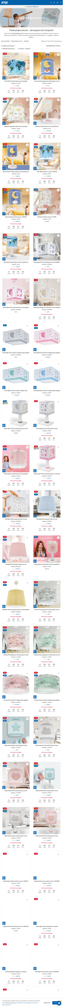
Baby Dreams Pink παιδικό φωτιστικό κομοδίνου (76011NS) (47, 836)
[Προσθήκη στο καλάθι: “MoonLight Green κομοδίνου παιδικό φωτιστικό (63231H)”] (35, 923)
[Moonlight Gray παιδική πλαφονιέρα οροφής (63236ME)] (16, 337)
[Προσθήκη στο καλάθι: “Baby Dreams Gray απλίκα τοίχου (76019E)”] (35, 878)
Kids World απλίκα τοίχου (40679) (47, 171)
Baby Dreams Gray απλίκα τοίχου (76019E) (47, 881)
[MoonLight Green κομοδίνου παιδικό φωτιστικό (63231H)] (47, 911)
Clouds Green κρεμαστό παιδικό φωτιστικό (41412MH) (47, 655)
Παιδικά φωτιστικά (16, 41)
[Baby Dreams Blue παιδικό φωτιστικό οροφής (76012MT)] (16, 730)
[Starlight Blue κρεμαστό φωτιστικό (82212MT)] (47, 504)
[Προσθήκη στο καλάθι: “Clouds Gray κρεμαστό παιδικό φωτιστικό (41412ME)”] (35, 606)
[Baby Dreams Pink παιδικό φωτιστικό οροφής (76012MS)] (16, 775)
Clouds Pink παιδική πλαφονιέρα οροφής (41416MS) (16, 701)
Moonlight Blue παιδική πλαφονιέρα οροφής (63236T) (47, 391)
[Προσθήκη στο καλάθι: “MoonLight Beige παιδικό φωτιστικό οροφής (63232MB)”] (35, 304)
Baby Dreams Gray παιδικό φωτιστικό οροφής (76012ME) (47, 746)
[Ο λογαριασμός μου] (54, 2)
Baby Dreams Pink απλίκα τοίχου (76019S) (15, 926)
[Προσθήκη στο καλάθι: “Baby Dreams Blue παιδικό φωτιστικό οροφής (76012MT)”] (3, 742)
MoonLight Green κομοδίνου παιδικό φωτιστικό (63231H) (47, 927)
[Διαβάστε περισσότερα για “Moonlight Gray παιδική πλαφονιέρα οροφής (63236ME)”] (3, 349)
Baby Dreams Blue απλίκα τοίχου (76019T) (15, 881)
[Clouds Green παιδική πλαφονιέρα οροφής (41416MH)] (47, 685)
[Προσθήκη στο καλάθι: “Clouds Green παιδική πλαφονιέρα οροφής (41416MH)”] (35, 696)
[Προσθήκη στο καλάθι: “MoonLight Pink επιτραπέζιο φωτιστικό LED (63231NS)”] (35, 470)
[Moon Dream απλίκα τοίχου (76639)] (16, 201)
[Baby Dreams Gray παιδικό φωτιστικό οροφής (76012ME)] (47, 730)
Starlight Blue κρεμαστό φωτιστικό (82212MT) (46, 520)
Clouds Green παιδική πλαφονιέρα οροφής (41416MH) (47, 701)
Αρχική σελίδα (5, 41)
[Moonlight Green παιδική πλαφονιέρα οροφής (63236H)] (16, 375)
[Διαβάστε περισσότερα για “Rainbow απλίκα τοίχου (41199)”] (35, 213)
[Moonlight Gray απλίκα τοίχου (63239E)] (47, 956)
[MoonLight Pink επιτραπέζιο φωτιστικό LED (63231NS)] (47, 458)
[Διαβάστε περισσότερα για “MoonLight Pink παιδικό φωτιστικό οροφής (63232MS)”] (3, 304)
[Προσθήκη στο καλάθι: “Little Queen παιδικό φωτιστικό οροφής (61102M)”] (3, 470)
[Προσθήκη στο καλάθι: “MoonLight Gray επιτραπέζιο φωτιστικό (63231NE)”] (3, 425)
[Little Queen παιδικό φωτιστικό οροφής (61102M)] (16, 458)
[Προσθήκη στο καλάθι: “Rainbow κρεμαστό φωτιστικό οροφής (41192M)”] (3, 123)
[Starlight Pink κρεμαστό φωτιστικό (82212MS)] (16, 549)
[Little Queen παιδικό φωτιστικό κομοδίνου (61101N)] (47, 549)
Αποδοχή (56, 1002)
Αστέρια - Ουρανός (25, 49)
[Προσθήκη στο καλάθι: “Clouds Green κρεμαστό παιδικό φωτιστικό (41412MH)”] (35, 651)
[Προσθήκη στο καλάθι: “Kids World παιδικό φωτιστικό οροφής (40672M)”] (3, 78)
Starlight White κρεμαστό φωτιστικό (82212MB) (16, 520)
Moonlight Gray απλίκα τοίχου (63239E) (47, 972)
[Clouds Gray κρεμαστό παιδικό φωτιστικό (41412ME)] (47, 594)
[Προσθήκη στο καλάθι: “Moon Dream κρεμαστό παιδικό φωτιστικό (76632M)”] (35, 78)
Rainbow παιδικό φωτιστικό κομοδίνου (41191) (47, 127)
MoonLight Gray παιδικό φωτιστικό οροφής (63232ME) (47, 263)
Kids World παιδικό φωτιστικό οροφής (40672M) (15, 82)
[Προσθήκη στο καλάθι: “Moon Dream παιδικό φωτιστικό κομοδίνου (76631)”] (3, 168)
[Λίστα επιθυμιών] (27, 54)
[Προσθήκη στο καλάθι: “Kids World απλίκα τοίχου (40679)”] (35, 168)
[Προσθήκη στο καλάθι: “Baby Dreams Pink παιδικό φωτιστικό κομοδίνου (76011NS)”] (35, 832)
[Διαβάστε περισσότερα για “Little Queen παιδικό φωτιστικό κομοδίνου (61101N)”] (35, 561)
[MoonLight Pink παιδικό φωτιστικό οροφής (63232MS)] (16, 292)
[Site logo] (4, 2)
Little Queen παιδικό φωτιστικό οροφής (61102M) (16, 474)
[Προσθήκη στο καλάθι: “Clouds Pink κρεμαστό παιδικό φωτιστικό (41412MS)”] (3, 651)
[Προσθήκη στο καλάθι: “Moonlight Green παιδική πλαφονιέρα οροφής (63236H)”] (3, 387)
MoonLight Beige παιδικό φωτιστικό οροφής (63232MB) (46, 308)
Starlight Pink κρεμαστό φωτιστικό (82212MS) (16, 565)
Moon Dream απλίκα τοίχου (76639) (16, 217)
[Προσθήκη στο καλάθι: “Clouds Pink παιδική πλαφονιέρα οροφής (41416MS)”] (3, 696)
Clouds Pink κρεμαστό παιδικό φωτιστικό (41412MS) (16, 655)
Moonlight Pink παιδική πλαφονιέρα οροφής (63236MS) (47, 353)
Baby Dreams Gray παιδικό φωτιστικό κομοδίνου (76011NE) (16, 836)
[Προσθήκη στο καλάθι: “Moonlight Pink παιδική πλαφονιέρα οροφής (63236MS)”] (35, 349)
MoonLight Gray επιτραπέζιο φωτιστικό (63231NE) (16, 429)
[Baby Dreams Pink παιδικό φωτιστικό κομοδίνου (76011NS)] (47, 820)
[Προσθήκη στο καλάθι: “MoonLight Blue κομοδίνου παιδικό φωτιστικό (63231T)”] (3, 968)
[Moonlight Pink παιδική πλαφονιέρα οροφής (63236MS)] (47, 337)
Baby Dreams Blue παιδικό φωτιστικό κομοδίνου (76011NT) (47, 791)
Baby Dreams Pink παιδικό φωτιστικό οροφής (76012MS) (16, 791)
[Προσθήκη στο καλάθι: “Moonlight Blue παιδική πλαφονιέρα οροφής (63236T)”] (35, 387)
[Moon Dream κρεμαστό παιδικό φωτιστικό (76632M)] (47, 66)
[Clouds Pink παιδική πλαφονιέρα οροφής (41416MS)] (16, 685)
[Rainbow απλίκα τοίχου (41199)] (47, 201)
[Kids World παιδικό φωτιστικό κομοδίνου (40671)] (16, 247)
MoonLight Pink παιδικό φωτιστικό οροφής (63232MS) (16, 308)
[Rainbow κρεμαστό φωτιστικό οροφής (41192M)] (16, 111)
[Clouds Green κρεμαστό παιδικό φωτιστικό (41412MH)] (47, 639)
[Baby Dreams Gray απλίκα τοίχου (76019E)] (47, 866)
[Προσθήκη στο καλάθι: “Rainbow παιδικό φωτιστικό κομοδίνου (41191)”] (35, 123)
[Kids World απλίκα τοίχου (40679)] (47, 156)
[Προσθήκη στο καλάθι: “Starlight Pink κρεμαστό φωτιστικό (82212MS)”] (3, 561)
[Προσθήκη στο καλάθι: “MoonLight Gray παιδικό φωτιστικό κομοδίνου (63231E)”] (35, 425)
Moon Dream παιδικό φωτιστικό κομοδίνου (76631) (16, 172)
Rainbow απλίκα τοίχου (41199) (47, 217)
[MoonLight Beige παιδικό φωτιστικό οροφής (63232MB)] (47, 292)
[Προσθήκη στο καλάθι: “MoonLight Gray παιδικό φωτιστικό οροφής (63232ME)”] (35, 259)
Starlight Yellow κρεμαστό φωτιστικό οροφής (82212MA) (15, 610)
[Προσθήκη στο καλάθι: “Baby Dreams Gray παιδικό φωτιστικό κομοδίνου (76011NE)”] (3, 832)
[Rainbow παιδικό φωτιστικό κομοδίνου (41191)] (47, 111)
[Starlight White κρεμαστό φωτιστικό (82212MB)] (16, 504)
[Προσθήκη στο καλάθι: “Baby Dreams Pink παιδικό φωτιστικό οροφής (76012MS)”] (3, 787)
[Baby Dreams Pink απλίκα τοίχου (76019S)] (16, 911)
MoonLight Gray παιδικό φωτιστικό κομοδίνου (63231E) (47, 429)
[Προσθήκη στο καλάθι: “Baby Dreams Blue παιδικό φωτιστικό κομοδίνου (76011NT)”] (35, 787)
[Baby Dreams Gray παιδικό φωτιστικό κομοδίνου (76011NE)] (16, 820)
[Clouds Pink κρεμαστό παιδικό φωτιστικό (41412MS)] (16, 639)
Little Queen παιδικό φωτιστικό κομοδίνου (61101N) (47, 565)
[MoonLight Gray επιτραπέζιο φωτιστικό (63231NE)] (16, 413)
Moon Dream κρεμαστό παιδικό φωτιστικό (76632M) (47, 82)
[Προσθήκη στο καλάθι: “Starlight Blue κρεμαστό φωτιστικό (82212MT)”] (35, 515)
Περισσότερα (47, 1002)
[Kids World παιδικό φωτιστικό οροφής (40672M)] (16, 66)
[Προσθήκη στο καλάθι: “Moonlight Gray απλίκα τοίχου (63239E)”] (35, 968)
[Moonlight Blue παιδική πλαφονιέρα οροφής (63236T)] (47, 375)
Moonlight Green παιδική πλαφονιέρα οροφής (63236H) (16, 391)
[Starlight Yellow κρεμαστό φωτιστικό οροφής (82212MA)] (16, 594)
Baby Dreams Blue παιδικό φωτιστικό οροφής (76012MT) (16, 746)
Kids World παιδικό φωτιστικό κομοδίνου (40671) (16, 263)
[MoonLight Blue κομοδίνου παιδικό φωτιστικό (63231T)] (16, 956)
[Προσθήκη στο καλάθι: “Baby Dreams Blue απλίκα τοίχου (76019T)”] (3, 878)
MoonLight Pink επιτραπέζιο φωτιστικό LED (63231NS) (47, 474)
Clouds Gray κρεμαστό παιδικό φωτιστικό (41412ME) (46, 610)
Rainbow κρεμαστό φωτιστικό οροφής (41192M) (15, 127)
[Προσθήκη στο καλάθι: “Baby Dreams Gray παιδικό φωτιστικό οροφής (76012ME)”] (35, 742)
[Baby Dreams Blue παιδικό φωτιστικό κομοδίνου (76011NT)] (47, 775)
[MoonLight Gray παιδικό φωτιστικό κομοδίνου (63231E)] (47, 413)
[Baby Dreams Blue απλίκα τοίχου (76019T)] (16, 866)
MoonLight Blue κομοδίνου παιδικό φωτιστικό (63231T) (15, 972)
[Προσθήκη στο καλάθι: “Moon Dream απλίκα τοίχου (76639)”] (3, 213)
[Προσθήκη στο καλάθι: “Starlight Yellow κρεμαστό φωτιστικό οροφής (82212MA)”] (3, 606)
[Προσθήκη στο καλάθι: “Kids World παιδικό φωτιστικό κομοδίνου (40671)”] (3, 259)
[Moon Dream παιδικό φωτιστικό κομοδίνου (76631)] (16, 156)
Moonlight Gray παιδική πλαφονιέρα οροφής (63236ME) (15, 353)
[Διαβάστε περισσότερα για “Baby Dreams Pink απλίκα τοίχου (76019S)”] (3, 923)
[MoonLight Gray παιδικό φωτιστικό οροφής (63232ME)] (47, 247)
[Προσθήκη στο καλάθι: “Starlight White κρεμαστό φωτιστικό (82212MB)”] (3, 515)
